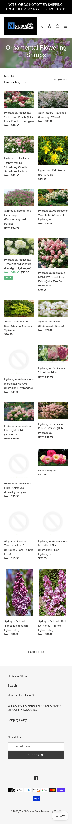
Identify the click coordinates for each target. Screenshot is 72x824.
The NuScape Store (29, 811)
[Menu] (65, 26)
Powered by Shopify (51, 811)
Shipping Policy (17, 720)
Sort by (9, 76)
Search (12, 685)
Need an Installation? (21, 695)
